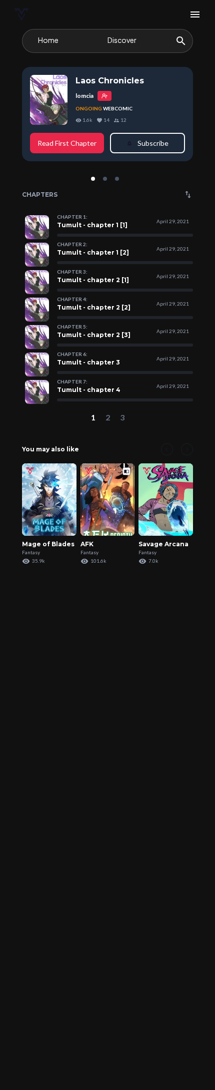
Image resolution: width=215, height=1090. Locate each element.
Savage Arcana (163, 544)
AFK (87, 544)
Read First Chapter (67, 143)
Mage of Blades (48, 544)
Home (48, 39)
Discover (122, 39)
